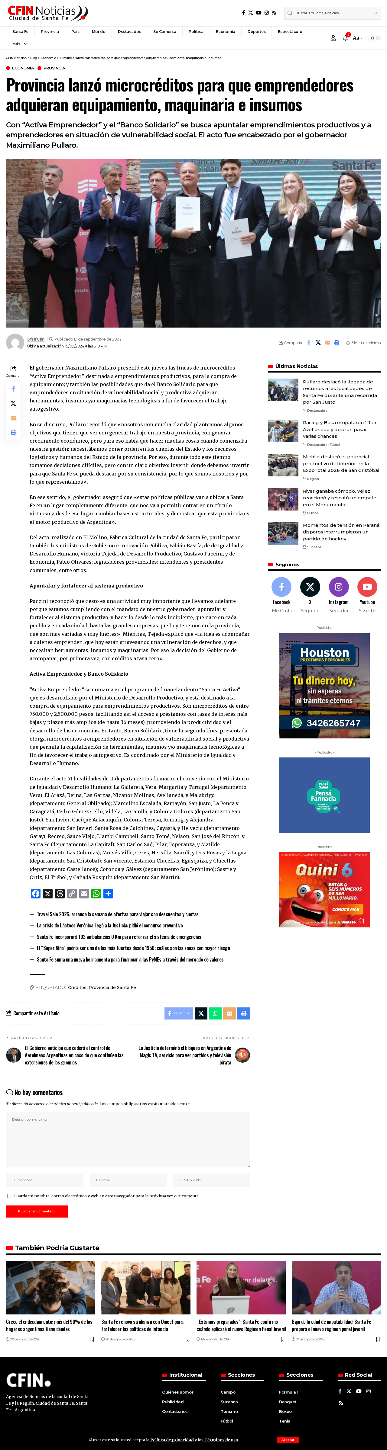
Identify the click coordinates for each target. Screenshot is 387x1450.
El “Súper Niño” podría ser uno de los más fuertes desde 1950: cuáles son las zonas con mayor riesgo (133, 948)
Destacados (317, 410)
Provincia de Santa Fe (112, 987)
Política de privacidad (172, 1439)
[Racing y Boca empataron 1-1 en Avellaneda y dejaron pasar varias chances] (283, 431)
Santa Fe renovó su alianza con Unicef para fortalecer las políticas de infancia (142, 1325)
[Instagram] (266, 13)
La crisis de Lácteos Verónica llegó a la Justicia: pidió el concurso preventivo (110, 925)
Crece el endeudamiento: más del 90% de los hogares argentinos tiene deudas (49, 1325)
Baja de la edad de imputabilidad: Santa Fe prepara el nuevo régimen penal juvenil (331, 1325)
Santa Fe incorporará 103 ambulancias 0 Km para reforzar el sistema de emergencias (119, 936)
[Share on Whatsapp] (215, 1013)
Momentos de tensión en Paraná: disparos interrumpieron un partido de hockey (341, 532)
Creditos (77, 987)
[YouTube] (259, 13)
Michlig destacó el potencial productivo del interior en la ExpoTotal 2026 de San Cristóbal (341, 463)
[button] (288, 1440)
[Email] (327, 342)
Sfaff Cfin (35, 339)
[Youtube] (367, 595)
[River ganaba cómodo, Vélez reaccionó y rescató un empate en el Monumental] (283, 499)
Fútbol (335, 445)
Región (313, 479)
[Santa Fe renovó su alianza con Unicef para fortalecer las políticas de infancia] (145, 1287)
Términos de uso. (221, 1439)
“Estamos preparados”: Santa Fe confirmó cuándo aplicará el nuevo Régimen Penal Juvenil (241, 1325)
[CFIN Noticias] (47, 13)
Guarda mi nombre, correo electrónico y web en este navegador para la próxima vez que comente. (107, 1195)
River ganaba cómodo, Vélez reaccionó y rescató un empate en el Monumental (339, 497)
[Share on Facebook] (308, 342)
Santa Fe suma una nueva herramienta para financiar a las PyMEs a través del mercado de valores (130, 959)
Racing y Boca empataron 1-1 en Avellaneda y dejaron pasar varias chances (340, 429)
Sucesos (314, 547)
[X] (251, 13)
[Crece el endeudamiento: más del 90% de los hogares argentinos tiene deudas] (50, 1287)
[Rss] (274, 13)
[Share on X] (318, 342)
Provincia (54, 68)
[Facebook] (244, 13)
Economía (23, 68)
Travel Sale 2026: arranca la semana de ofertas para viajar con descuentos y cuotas (118, 914)
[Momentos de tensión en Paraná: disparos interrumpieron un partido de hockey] (283, 533)
